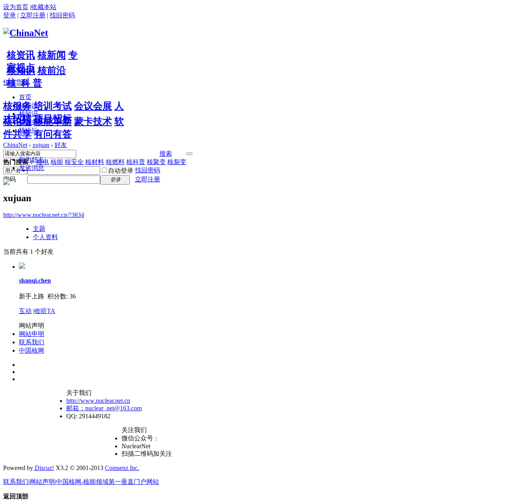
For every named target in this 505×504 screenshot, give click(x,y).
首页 (25, 97)
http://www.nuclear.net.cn (98, 400)
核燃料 (115, 162)
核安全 (74, 162)
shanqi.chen (35, 280)
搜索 (165, 153)
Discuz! (43, 467)
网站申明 (31, 333)
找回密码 (62, 15)
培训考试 (53, 106)
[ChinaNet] (25, 33)
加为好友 (31, 159)
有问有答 (53, 134)
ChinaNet (15, 145)
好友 (60, 145)
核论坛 (17, 121)
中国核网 (31, 350)
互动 (25, 311)
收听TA (44, 311)
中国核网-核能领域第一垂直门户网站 (107, 481)
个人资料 (45, 237)
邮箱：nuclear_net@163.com (104, 408)
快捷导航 (15, 82)
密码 (9, 179)
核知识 (21, 70)
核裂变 (176, 162)
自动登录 (120, 170)
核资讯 (21, 55)
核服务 (17, 106)
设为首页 (15, 7)
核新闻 (51, 55)
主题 (39, 228)
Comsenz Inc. (122, 467)
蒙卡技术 (93, 121)
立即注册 (32, 15)
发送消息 (31, 167)
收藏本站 (43, 7)
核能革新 (53, 121)
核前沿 (51, 70)
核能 (56, 162)
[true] (189, 154)
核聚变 (156, 162)
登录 (9, 15)
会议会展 (93, 106)
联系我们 (31, 342)
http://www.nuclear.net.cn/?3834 (43, 214)
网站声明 (42, 481)
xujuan (40, 145)
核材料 (94, 162)
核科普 (135, 162)
